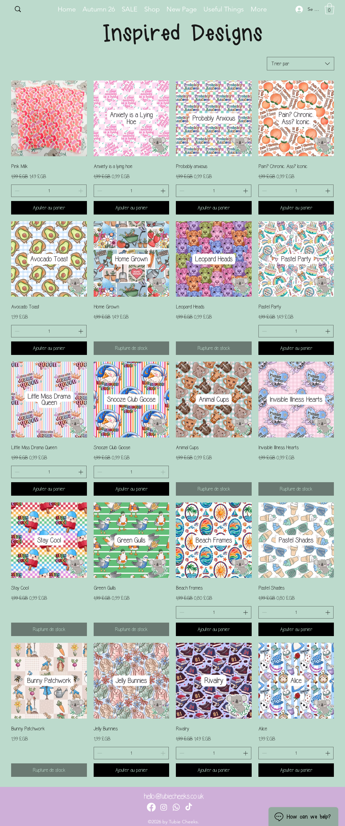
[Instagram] (163, 807)
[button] (329, 8)
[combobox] (300, 63)
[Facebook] (151, 807)
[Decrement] (16, 191)
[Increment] (81, 191)
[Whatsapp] (176, 807)
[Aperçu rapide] (49, 118)
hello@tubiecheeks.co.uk (174, 796)
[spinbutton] (49, 191)
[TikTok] (188, 807)
